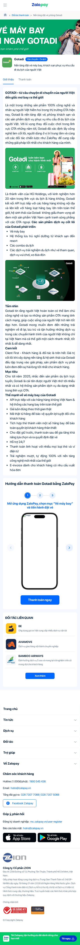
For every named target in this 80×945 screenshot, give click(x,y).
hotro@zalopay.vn (21, 788)
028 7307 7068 (30, 794)
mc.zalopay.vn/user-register (46, 821)
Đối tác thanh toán (20, 15)
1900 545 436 (37, 781)
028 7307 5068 (50, 794)
